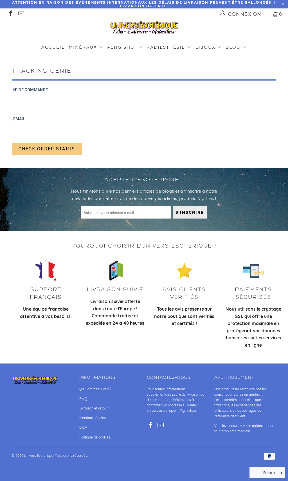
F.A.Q (83, 399)
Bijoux (205, 47)
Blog (234, 47)
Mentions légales (92, 418)
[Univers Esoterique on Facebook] (10, 14)
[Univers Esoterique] (144, 28)
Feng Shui (121, 47)
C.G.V (83, 427)
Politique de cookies (94, 437)
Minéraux (83, 47)
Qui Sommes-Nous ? (95, 389)
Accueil (53, 47)
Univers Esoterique (39, 455)
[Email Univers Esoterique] (20, 14)
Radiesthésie (166, 47)
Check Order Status (47, 149)
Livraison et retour (93, 408)
